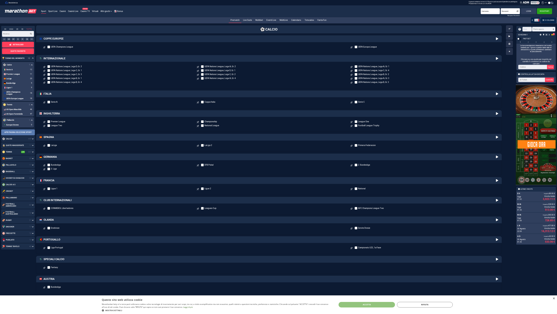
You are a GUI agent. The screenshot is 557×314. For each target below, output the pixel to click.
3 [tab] (536, 42)
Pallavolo (11, 165)
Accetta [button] (367, 304)
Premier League (58, 121)
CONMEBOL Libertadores (62, 208)
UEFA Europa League (367, 47)
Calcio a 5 (10, 185)
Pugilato (10, 240)
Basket (9, 158)
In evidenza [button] (16, 58)
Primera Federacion (367, 145)
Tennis (9, 152)
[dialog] (278, 304)
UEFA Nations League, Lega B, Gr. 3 (373, 82)
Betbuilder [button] (18, 45)
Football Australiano (12, 213)
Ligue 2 (208, 188)
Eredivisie (55, 228)
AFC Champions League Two (371, 208)
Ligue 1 (54, 188)
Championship (211, 121)
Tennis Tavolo (12, 246)
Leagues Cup (210, 208)
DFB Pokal (209, 165)
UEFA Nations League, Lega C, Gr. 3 (66, 74)
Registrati (544, 11)
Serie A (54, 102)
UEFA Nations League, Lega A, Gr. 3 (373, 78)
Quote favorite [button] (17, 51)
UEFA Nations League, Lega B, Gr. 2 (373, 74)
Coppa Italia (210, 102)
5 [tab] (551, 42)
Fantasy (54, 267)
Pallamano (11, 198)
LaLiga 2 (208, 145)
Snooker (10, 227)
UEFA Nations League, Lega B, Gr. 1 (66, 78)
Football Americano (11, 205)
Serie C (361, 102)
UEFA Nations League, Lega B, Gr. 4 (66, 82)
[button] (509, 28)
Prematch (235, 20)
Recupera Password (513, 15)
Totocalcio (309, 20)
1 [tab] (520, 42)
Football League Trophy (368, 125)
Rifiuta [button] (424, 304)
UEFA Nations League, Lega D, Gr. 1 (220, 70)
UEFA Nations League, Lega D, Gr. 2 (66, 66)
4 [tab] (544, 42)
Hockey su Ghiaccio (15, 178)
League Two (56, 125)
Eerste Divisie (364, 228)
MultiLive (284, 20)
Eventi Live (271, 20)
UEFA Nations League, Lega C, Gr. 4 (373, 70)
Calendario (296, 20)
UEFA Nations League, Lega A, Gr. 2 (220, 66)
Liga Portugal (57, 247)
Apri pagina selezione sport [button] (18, 132)
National (362, 188)
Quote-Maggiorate (15, 145)
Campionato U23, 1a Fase (369, 247)
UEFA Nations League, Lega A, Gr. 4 (220, 78)
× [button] (554, 298)
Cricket (9, 191)
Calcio (9, 139)
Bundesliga (56, 165)
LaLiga (54, 145)
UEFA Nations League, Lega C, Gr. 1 (66, 70)
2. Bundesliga (364, 165)
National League (212, 125)
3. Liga (54, 169)
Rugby (9, 220)
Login (528, 11)
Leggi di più (188, 307)
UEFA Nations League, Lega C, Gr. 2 (220, 74)
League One (363, 121)
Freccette (10, 233)
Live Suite (247, 20)
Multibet (259, 20)
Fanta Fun (322, 20)
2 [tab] (528, 42)
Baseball (10, 172)
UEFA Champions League (62, 47)
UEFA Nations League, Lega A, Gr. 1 (373, 66)
